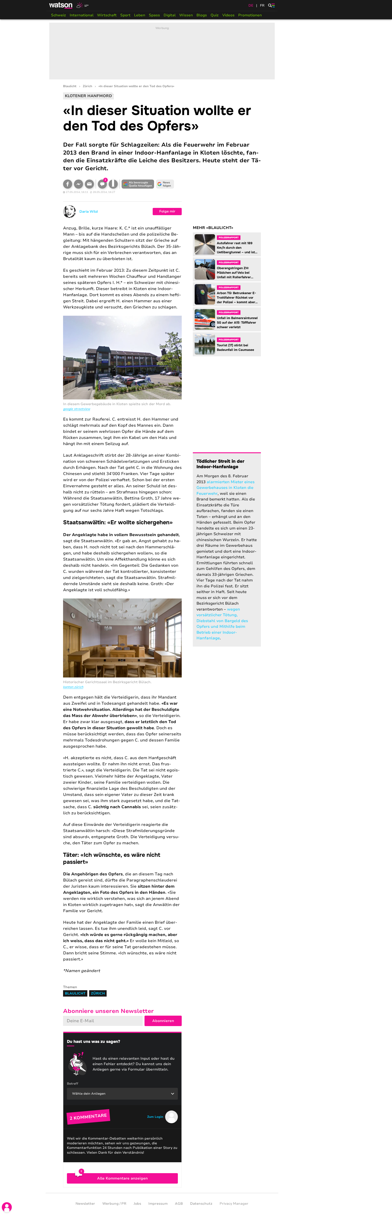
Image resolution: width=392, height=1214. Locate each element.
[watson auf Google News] (165, 184)
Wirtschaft (107, 15)
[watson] (61, 5)
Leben (139, 15)
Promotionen (250, 15)
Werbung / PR (114, 1203)
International (81, 15)
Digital (170, 15)
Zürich (87, 86)
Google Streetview (76, 409)
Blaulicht (69, 86)
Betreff (72, 1083)
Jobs (137, 1203)
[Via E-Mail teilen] (89, 184)
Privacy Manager (234, 1203)
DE (250, 5)
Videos (228, 15)
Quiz (215, 15)
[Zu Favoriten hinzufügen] (113, 184)
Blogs (201, 15)
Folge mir (167, 211)
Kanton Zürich (73, 687)
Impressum (158, 1203)
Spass (154, 15)
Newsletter (85, 1203)
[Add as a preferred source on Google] (138, 184)
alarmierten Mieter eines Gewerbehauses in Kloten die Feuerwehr (225, 487)
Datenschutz (201, 1203)
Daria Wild (88, 211)
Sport (125, 15)
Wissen (186, 15)
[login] (7, 1207)
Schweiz (58, 15)
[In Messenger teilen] (78, 184)
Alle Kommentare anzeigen (122, 1178)
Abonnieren (163, 1020)
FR (262, 5)
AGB (179, 1203)
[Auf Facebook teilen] (67, 184)
